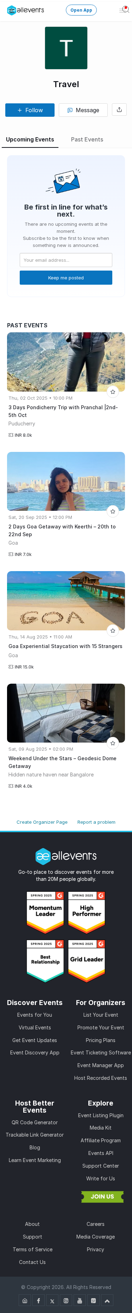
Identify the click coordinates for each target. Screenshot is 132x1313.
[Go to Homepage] (25, 1300)
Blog (35, 1147)
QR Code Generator (35, 1122)
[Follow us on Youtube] (80, 1300)
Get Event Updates (34, 1040)
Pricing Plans (100, 1040)
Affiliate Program (101, 1140)
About (32, 1224)
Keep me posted (66, 277)
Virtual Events (35, 1027)
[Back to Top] (107, 1300)
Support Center (100, 1166)
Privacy (95, 1249)
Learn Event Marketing (35, 1160)
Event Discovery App (34, 1052)
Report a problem (96, 822)
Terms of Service (32, 1249)
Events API (100, 1153)
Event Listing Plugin (101, 1115)
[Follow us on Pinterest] (93, 1300)
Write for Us (100, 1178)
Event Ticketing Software (101, 1052)
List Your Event (100, 1015)
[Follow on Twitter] (52, 1300)
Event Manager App (100, 1065)
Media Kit (101, 1128)
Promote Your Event (100, 1027)
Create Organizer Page (42, 822)
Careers (96, 1224)
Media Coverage (95, 1237)
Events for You (34, 1015)
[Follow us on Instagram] (66, 1300)
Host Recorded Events (100, 1078)
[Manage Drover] (12, 10)
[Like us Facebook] (38, 1300)
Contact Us (32, 1262)
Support (32, 1237)
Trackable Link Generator (35, 1135)
